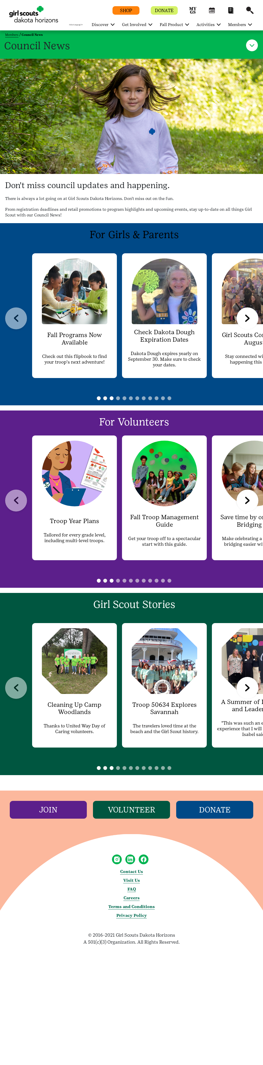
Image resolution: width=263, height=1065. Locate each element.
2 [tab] (118, 398)
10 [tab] (169, 398)
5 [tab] (137, 398)
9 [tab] (163, 398)
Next (247, 318)
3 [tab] (124, 398)
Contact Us (131, 871)
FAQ (131, 889)
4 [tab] (131, 398)
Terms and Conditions (131, 906)
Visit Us (131, 880)
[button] (193, 12)
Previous (16, 318)
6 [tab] (144, 398)
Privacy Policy (131, 915)
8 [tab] (156, 398)
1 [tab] (105, 398)
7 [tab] (150, 398)
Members (11, 35)
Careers (132, 897)
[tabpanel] (74, 315)
